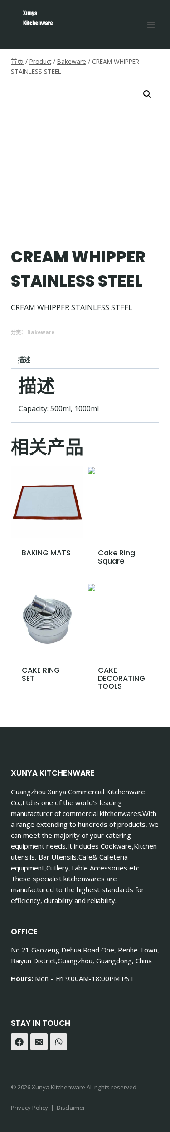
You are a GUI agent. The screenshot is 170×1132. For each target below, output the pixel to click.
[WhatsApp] (58, 1041)
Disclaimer (71, 1107)
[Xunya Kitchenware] (38, 20)
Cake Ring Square (116, 557)
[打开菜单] (150, 25)
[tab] (85, 360)
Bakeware (40, 332)
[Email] (39, 1041)
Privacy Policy (29, 1107)
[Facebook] (19, 1041)
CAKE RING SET (41, 674)
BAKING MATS (46, 553)
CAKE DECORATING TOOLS (121, 678)
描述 (24, 359)
